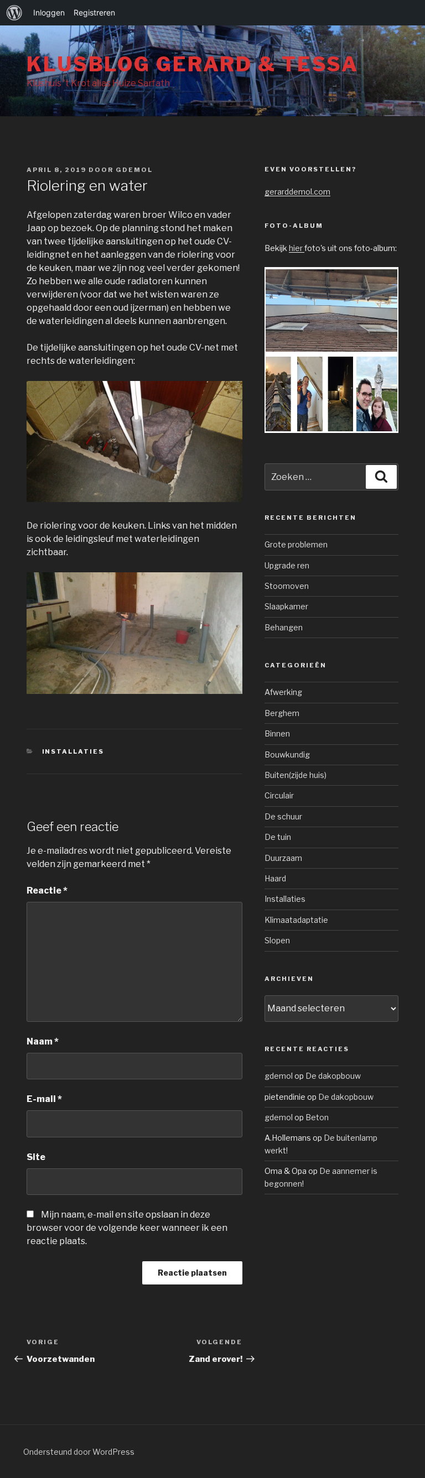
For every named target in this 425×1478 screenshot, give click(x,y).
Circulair (279, 795)
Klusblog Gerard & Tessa (193, 64)
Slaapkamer (286, 606)
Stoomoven (287, 586)
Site (36, 1157)
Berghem (282, 713)
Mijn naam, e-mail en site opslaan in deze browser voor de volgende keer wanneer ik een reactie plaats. (127, 1227)
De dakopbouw (333, 1075)
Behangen (284, 627)
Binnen (277, 733)
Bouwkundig (287, 754)
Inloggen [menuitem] (49, 12)
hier (296, 248)
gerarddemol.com (297, 191)
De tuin (278, 837)
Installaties (73, 751)
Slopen (277, 940)
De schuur (283, 816)
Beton (317, 1117)
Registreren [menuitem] (94, 12)
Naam (43, 1041)
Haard (275, 878)
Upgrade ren (287, 565)
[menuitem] (14, 12)
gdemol (134, 170)
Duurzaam (283, 858)
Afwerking (283, 692)
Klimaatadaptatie (296, 920)
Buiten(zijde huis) (295, 775)
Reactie (47, 890)
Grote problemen (296, 544)
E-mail (44, 1099)
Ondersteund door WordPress (78, 1451)
